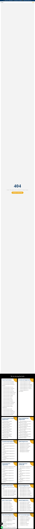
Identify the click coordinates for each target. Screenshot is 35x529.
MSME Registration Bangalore (25, 450)
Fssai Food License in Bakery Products (9, 392)
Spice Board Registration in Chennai (9, 519)
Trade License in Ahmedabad (8, 508)
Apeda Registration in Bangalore (25, 504)
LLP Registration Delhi (23, 522)
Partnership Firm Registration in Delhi (9, 466)
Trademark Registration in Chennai (26, 388)
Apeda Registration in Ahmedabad (26, 510)
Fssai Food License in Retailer (8, 414)
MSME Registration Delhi (24, 448)
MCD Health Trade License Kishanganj (9, 494)
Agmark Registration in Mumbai (25, 494)
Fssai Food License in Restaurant (8, 391)
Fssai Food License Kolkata (7, 398)
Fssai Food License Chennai (7, 396)
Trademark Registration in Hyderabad (26, 385)
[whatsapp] (2, 527)
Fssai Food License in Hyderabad (8, 413)
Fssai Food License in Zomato (8, 389)
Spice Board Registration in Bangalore (9, 527)
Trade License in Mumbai (7, 503)
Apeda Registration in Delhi (24, 503)
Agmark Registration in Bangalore (25, 487)
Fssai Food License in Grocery (8, 387)
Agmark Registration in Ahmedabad (26, 495)
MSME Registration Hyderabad (25, 443)
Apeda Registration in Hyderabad (25, 507)
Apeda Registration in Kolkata (25, 502)
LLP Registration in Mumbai (24, 523)
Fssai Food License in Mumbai (8, 410)
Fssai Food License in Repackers (8, 383)
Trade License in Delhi (6, 502)
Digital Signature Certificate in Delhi (26, 466)
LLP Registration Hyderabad (24, 520)
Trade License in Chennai (7, 504)
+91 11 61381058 (18, 0)
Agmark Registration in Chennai (25, 491)
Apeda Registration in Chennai (25, 508)
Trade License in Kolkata (7, 507)
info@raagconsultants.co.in (27, 0)
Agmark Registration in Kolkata (25, 490)
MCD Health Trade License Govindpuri (9, 491)
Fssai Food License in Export (7, 405)
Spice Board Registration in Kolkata (9, 523)
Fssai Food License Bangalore (8, 400)
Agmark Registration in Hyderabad (25, 493)
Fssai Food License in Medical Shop (9, 411)
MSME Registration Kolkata (24, 444)
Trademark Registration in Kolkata (25, 381)
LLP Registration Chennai (24, 524)
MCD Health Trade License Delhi (8, 495)
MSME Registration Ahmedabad (25, 446)
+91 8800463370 (9, 0)
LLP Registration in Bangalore (24, 519)
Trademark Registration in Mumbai (25, 387)
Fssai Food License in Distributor (8, 403)
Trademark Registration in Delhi (25, 383)
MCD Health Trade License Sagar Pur (9, 492)
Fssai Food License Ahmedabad (8, 381)
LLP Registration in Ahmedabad (25, 517)
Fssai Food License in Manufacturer (9, 393)
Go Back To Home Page (17, 192)
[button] (33, 2)
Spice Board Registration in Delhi (8, 516)
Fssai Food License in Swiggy (8, 395)
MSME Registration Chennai (24, 447)
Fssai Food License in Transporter (8, 388)
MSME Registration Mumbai (24, 451)
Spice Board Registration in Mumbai (9, 517)
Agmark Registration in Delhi (24, 488)
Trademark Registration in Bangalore (26, 384)
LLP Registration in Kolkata (24, 516)
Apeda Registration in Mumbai (25, 506)
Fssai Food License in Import (8, 399)
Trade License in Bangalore (7, 510)
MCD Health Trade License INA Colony (9, 490)
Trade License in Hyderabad (8, 506)
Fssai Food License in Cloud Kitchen (9, 402)
